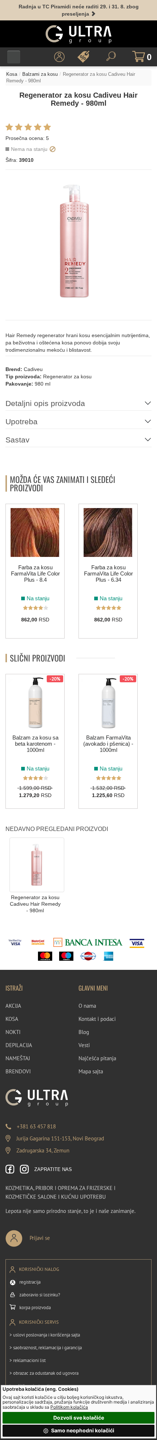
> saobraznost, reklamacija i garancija (45, 1348)
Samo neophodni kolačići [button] (82, 1430)
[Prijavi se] (52, 1235)
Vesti (84, 1045)
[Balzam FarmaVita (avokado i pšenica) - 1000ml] (108, 702)
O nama (87, 1005)
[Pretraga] (111, 56)
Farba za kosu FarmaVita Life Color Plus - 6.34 (108, 573)
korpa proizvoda (35, 1307)
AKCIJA (13, 1005)
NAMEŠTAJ (17, 1058)
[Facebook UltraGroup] (10, 1169)
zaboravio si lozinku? (39, 1295)
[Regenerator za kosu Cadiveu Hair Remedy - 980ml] (36, 864)
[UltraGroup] (78, 34)
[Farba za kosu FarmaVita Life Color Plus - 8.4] (35, 532)
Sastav (17, 440)
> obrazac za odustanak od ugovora (43, 1373)
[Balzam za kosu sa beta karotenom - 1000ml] (35, 702)
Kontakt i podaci (97, 1018)
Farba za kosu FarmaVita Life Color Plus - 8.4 (35, 573)
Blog (83, 1032)
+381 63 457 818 (36, 1126)
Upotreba (21, 421)
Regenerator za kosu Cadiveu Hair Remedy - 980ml (35, 904)
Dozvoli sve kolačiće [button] (78, 1417)
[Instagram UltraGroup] (24, 1169)
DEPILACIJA (18, 1045)
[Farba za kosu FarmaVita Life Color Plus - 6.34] (108, 532)
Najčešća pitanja (97, 1058)
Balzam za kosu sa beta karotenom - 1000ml (35, 743)
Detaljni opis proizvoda (45, 403)
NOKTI (12, 1032)
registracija (30, 1282)
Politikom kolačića (69, 1407)
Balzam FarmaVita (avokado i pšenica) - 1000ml (108, 743)
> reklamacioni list (27, 1360)
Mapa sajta (90, 1071)
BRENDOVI (18, 1071)
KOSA (11, 1018)
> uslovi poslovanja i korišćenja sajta (44, 1335)
